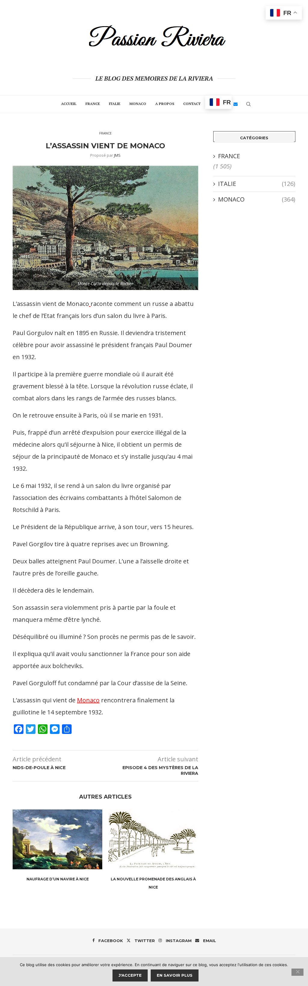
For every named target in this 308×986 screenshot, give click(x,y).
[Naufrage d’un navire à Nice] (57, 839)
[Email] (235, 104)
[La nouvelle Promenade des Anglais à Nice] (153, 839)
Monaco (88, 700)
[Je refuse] (297, 972)
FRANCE (92, 103)
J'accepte (130, 975)
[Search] (248, 104)
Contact (192, 103)
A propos (164, 103)
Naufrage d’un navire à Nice (57, 879)
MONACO (137, 103)
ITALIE (114, 103)
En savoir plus (174, 975)
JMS (117, 155)
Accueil (68, 103)
